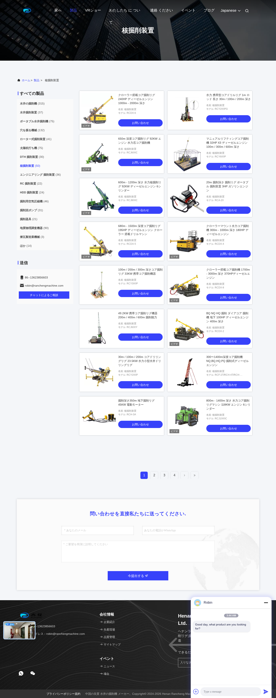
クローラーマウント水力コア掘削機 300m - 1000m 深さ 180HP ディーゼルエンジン (227, 230)
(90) (34, 228)
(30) (32, 156)
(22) (31, 183)
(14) (26, 245)
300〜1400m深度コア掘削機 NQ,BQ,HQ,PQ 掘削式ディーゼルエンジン (227, 361)
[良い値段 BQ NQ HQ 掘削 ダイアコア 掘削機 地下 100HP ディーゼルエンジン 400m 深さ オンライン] (187, 328)
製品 (73, 10)
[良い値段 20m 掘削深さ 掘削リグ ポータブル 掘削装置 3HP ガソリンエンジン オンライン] (187, 197)
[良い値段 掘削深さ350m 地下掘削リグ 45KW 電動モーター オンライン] (98, 416)
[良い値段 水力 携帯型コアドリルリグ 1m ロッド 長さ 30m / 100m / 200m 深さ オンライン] (187, 110)
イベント (188, 10)
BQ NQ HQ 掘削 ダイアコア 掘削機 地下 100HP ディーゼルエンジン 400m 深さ (227, 317)
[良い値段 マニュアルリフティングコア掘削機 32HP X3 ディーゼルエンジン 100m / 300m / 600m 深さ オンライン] (187, 154)
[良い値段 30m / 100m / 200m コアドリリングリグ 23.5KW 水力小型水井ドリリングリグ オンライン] (98, 372)
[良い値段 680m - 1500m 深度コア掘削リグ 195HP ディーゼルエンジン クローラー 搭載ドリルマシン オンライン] (98, 241)
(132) (32, 130)
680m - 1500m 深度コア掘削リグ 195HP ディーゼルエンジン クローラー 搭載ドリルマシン (140, 230)
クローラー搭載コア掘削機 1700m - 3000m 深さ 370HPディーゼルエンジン (228, 273)
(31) (31, 210)
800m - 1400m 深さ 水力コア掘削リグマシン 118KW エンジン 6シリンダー (228, 404)
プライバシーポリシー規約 (63, 693)
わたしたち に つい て (124, 12)
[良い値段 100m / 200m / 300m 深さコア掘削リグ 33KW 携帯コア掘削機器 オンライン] (98, 285)
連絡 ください (161, 10)
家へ (58, 10)
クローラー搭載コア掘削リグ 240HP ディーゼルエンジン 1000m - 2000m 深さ (136, 99)
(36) (40, 174)
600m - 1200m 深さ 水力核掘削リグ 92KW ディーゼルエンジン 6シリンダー (139, 186)
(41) (36, 139)
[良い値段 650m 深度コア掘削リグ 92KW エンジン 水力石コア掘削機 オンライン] (98, 154)
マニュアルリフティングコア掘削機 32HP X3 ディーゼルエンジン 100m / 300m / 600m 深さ (227, 142)
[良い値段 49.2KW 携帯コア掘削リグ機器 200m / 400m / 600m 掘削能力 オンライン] (98, 328)
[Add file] (196, 691)
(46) (34, 201)
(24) (32, 192)
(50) (30, 165)
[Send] (266, 691)
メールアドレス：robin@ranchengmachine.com (54, 633)
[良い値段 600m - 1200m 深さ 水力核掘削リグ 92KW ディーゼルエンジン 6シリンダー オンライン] (98, 197)
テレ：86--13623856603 (39, 626)
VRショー (93, 10)
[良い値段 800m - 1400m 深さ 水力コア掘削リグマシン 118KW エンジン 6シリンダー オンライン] (187, 416)
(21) (28, 219)
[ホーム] (33, 10)
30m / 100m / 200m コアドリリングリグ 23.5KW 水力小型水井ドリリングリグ (139, 361)
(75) (37, 121)
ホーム (26, 80)
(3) (32, 236)
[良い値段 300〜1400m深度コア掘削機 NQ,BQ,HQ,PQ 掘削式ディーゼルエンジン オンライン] (187, 372)
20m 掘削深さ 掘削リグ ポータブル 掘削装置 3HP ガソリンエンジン (227, 186)
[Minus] (265, 602)
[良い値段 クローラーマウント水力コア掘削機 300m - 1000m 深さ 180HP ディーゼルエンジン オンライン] (187, 241)
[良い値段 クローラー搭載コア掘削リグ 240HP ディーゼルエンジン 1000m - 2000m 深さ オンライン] (98, 110)
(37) (31, 112)
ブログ (209, 10)
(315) (32, 103)
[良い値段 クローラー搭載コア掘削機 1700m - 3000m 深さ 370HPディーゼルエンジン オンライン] (187, 285)
